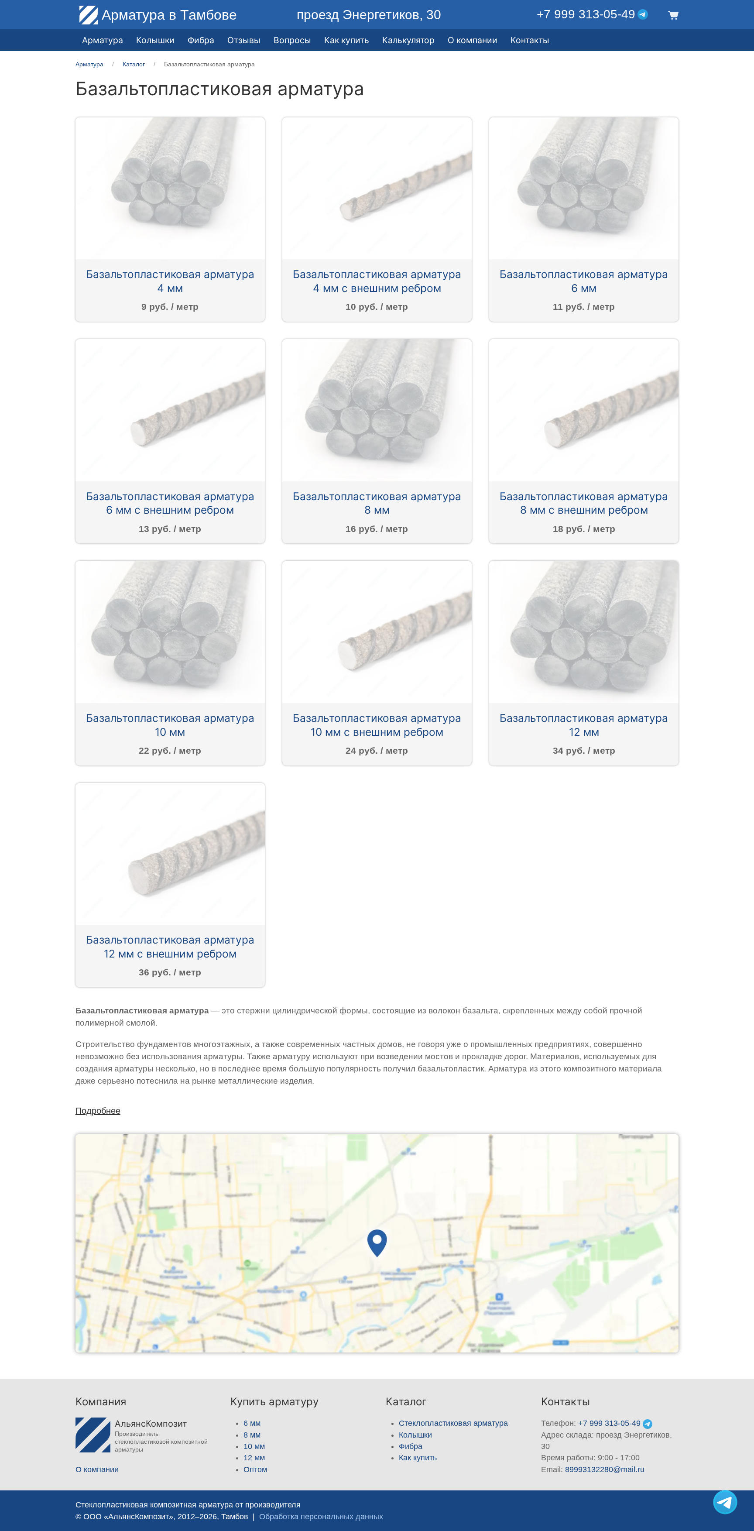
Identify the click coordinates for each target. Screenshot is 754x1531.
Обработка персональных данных (321, 1516)
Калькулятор (408, 40)
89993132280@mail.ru (604, 1469)
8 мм (251, 1435)
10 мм (254, 1446)
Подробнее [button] (97, 1111)
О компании (472, 40)
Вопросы (292, 40)
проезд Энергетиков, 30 (369, 14)
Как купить (418, 1457)
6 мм (251, 1423)
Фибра (201, 40)
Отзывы (243, 40)
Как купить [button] (346, 40)
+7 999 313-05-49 (586, 14)
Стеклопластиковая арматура (453, 1423)
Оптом (255, 1469)
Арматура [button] (102, 40)
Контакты (530, 40)
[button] (672, 14)
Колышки (415, 1435)
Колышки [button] (155, 40)
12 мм (254, 1457)
